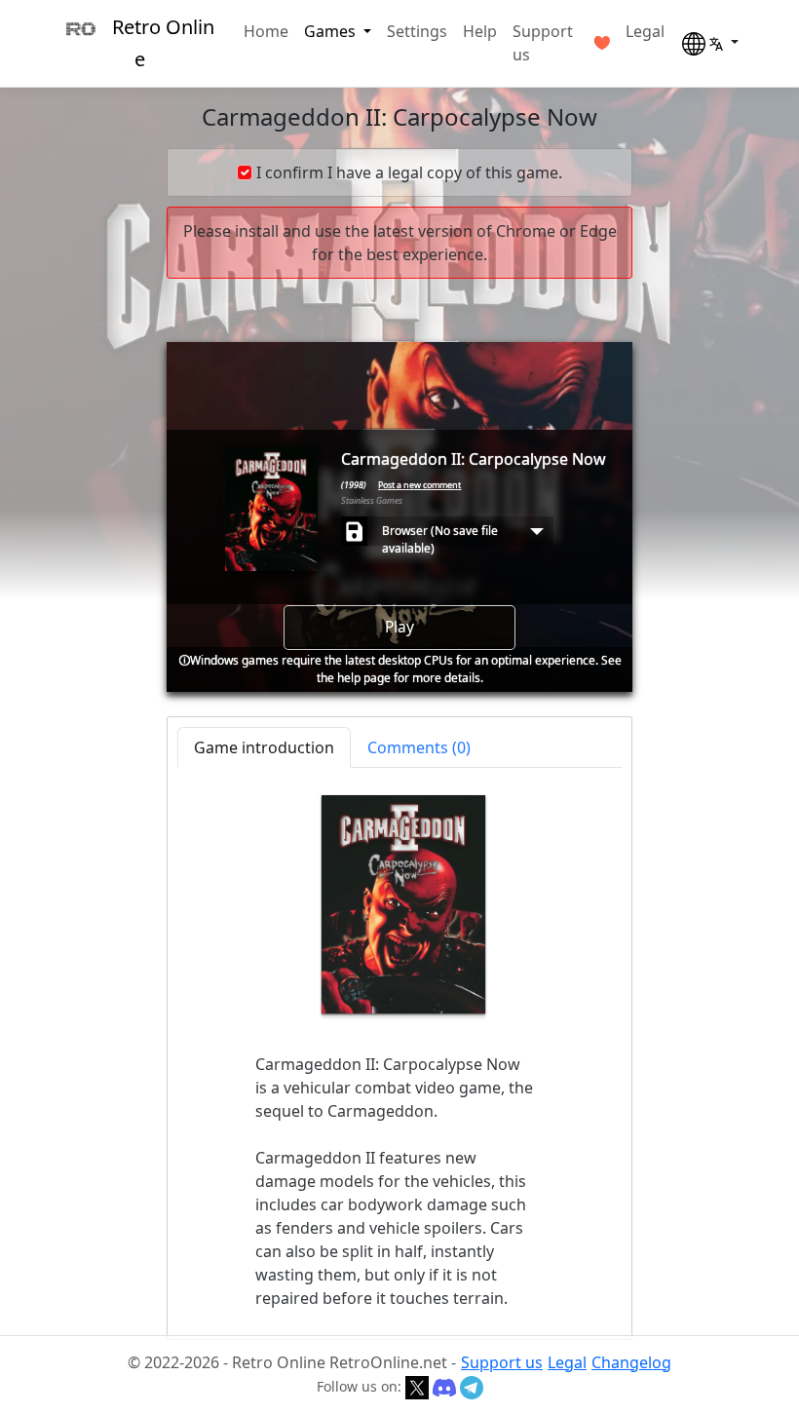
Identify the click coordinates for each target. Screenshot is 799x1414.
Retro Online (163, 43)
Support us (543, 42)
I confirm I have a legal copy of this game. (409, 172)
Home (266, 31)
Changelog (631, 1362)
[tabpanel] (399, 1052)
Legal (645, 31)
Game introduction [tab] (264, 747)
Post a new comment (419, 484)
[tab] (419, 747)
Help (480, 31)
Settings (417, 31)
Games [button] (332, 31)
